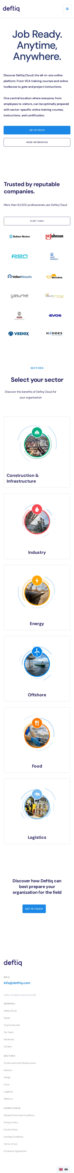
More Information (37, 142)
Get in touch (34, 908)
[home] (11, 9)
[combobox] (63, 1169)
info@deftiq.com (17, 983)
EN (66, 1169)
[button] (67, 8)
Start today (37, 221)
